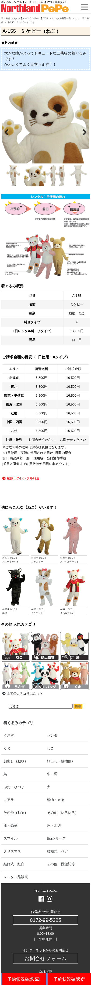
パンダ (52, 735)
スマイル (11, 838)
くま (7, 748)
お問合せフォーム (45, 958)
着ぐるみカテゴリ (18, 723)
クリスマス (12, 851)
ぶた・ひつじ (14, 787)
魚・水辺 (54, 825)
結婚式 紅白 (14, 864)
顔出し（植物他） (61, 761)
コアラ (9, 800)
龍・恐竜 (11, 825)
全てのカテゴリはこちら (25, 693)
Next (82, 131)
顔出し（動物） (16, 761)
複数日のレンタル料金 (23, 478)
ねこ (50, 748)
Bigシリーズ (56, 838)
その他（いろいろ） (62, 813)
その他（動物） (16, 813)
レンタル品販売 (16, 877)
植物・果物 (55, 800)
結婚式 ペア (57, 851)
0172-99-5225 (45, 920)
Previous (9, 131)
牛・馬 (52, 774)
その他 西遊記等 (61, 864)
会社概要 (45, 972)
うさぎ (9, 735)
